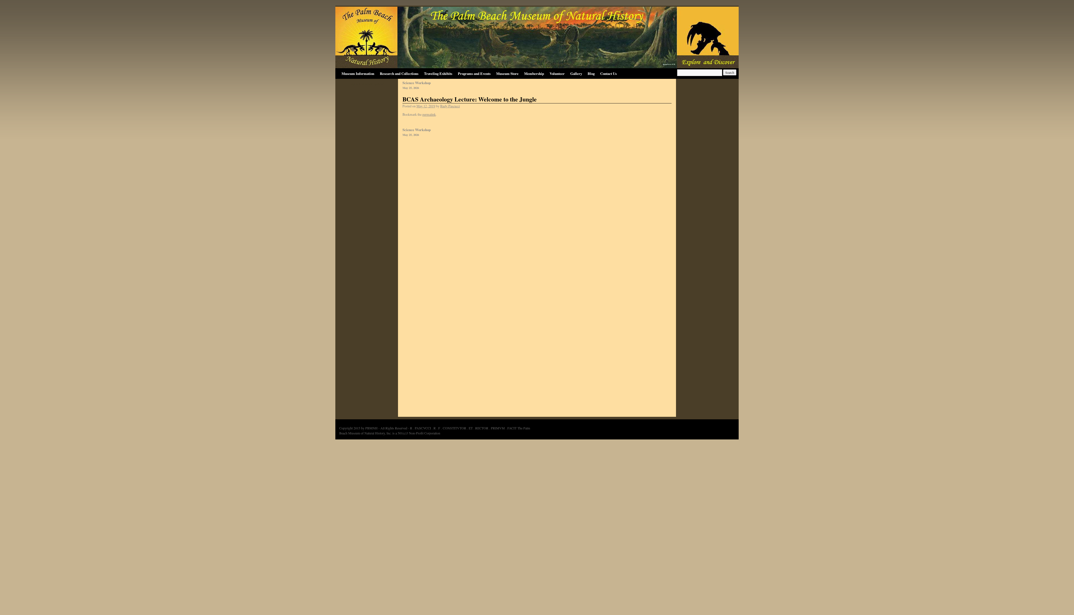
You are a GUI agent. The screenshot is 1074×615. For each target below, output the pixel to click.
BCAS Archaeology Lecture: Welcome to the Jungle (469, 99)
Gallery (576, 73)
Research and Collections (399, 73)
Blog (591, 73)
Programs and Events (474, 73)
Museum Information (357, 73)
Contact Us (608, 73)
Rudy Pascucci (450, 106)
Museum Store (507, 73)
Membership (534, 73)
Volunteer (557, 73)
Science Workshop (416, 85)
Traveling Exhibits (438, 73)
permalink (429, 114)
